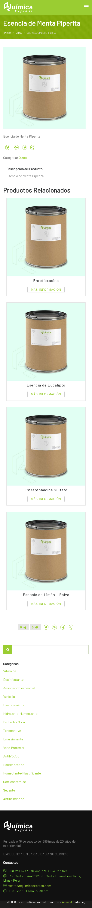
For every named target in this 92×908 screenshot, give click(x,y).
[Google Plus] (16, 147)
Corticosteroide (14, 782)
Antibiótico (11, 756)
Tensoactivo (12, 730)
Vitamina (9, 671)
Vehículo (9, 696)
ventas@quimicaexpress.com (29, 886)
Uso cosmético (14, 705)
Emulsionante (13, 739)
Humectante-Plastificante (22, 773)
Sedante (9, 790)
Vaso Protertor (13, 748)
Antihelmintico (13, 799)
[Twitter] (8, 147)
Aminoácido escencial (19, 688)
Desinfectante (13, 679)
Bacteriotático (13, 765)
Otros (19, 33)
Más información (46, 289)
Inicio (7, 33)
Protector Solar (14, 722)
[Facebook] (24, 147)
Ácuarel (67, 902)
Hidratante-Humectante (20, 713)
